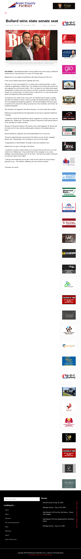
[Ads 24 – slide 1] (69, 345)
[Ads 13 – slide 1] (69, 207)
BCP (17, 25)
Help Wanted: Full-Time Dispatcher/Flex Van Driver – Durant (59, 520)
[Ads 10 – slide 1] (69, 161)
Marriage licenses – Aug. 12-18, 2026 (54, 507)
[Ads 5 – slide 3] (69, 115)
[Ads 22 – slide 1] (69, 315)
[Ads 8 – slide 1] (69, 146)
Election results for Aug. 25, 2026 (53, 502)
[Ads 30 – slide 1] (69, 38)
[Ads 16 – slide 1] (69, 23)
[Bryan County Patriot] (22, 5)
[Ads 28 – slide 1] (69, 407)
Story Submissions (11, 539)
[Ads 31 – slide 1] (69, 437)
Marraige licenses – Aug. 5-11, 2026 (54, 526)
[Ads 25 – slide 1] (69, 361)
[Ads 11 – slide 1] (69, 176)
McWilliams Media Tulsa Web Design (40, 555)
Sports (7, 535)
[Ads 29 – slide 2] (69, 422)
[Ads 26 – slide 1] (69, 376)
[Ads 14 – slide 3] (69, 222)
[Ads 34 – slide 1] (69, 483)
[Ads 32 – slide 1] (69, 453)
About (7, 514)
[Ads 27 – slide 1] (69, 391)
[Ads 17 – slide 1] (69, 253)
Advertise (8, 518)
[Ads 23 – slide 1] (69, 330)
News (6, 527)
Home (7, 510)
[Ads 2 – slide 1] (69, 69)
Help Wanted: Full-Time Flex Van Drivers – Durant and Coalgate (58, 513)
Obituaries (8, 531)
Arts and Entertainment (12, 522)
